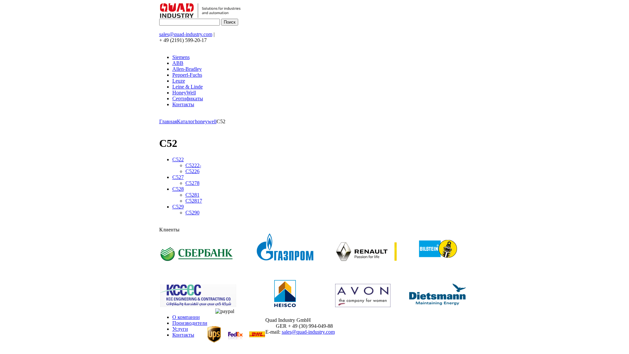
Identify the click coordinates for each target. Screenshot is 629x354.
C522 (178, 159)
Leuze (178, 81)
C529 (178, 206)
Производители (189, 323)
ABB (177, 63)
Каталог (186, 121)
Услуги (180, 329)
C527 (178, 177)
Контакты (183, 104)
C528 (178, 189)
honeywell (206, 121)
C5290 (192, 212)
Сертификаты (187, 98)
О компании (186, 317)
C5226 (192, 171)
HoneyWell (184, 92)
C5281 (192, 195)
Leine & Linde (187, 86)
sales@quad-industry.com (185, 34)
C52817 (193, 201)
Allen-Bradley (187, 69)
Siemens (181, 57)
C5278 (192, 183)
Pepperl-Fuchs (187, 75)
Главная (168, 121)
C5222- (193, 165)
